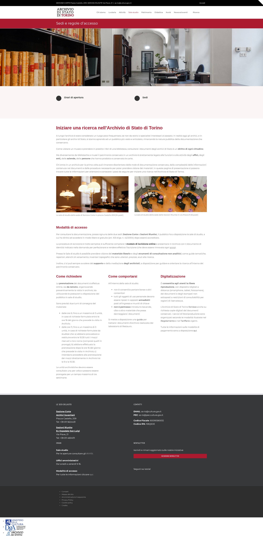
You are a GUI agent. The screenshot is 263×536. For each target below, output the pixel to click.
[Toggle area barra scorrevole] (260, 2)
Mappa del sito (68, 494)
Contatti (65, 492)
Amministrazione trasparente (74, 497)
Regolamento (168, 321)
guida (140, 319)
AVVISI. (89, 453)
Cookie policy (67, 503)
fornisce (193, 307)
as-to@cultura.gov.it (123, 3)
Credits (65, 505)
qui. (92, 474)
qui (195, 330)
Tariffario (185, 321)
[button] (203, 12)
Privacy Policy (67, 500)
